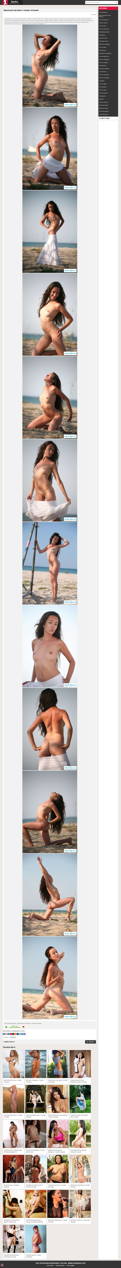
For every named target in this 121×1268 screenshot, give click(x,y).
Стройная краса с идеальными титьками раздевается (13, 1151)
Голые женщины (103, 19)
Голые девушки (103, 12)
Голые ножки (102, 25)
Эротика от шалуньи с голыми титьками (34, 1081)
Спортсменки (102, 71)
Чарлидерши (102, 65)
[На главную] (13, 2)
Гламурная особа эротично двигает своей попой (12, 1221)
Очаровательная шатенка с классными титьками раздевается (11, 1256)
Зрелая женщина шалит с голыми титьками (35, 1116)
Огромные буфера (104, 68)
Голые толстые (103, 38)
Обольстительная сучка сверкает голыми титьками (58, 1116)
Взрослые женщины (104, 44)
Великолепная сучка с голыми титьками (12, 1081)
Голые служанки (103, 62)
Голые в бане (102, 90)
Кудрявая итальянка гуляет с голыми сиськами (34, 1186)
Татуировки (102, 96)
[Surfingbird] (20, 1034)
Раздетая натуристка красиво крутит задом (79, 1116)
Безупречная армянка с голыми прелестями (35, 1151)
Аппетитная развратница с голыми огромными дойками (34, 1221)
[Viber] (25, 1034)
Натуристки (13, 1037)
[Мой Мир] (8, 1034)
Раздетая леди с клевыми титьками (11, 1186)
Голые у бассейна (104, 74)
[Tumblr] (22, 1034)
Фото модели (102, 87)
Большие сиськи (103, 41)
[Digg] (13, 1034)
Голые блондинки (104, 111)
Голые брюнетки (103, 114)
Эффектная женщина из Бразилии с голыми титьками (56, 1151)
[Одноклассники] (6, 1034)
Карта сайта (50, 1265)
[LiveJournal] (18, 1034)
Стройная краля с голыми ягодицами (33, 1256)
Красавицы (102, 35)
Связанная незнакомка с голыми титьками (79, 1186)
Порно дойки (70, 1265)
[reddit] (15, 1034)
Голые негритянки (104, 29)
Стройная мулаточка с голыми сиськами (57, 1186)
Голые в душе (103, 83)
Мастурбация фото (104, 32)
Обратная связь (60, 1265)
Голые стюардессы (104, 59)
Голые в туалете (103, 102)
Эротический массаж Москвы (104, 16)
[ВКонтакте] (4, 1034)
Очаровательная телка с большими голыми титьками (78, 1081)
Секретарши (102, 50)
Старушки (101, 80)
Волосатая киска (103, 108)
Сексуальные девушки (105, 53)
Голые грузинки (103, 93)
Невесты (101, 99)
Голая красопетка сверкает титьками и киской (78, 1151)
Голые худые (102, 47)
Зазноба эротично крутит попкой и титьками (57, 1081)
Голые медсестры (104, 56)
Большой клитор (103, 105)
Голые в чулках (103, 22)
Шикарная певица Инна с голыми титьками (57, 1221)
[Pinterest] (11, 1034)
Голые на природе (104, 77)
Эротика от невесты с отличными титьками (80, 1221)
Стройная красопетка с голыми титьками (13, 1116)
